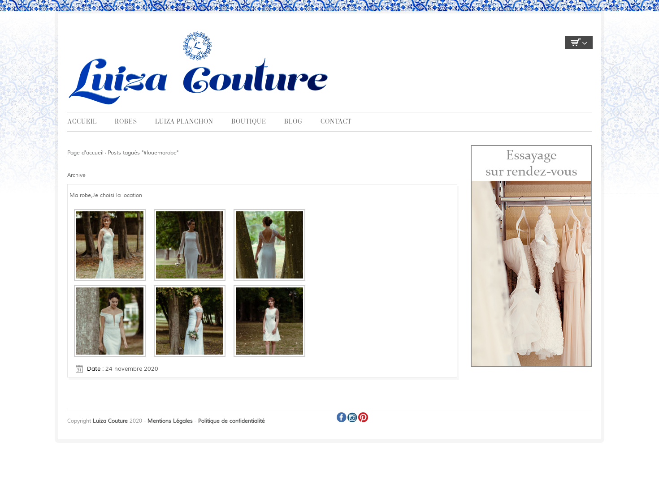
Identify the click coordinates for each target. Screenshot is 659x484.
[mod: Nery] (189, 320)
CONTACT (336, 121)
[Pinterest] (363, 417)
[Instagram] (352, 417)
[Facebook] (342, 417)
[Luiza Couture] (200, 67)
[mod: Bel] (189, 244)
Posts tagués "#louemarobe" (143, 153)
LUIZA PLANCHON (184, 121)
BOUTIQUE (248, 121)
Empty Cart (579, 42)
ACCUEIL (82, 121)
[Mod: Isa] (110, 244)
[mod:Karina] (269, 320)
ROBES (126, 121)
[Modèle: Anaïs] (269, 244)
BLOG (293, 121)
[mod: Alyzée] (110, 320)
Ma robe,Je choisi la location (105, 195)
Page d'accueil (85, 153)
